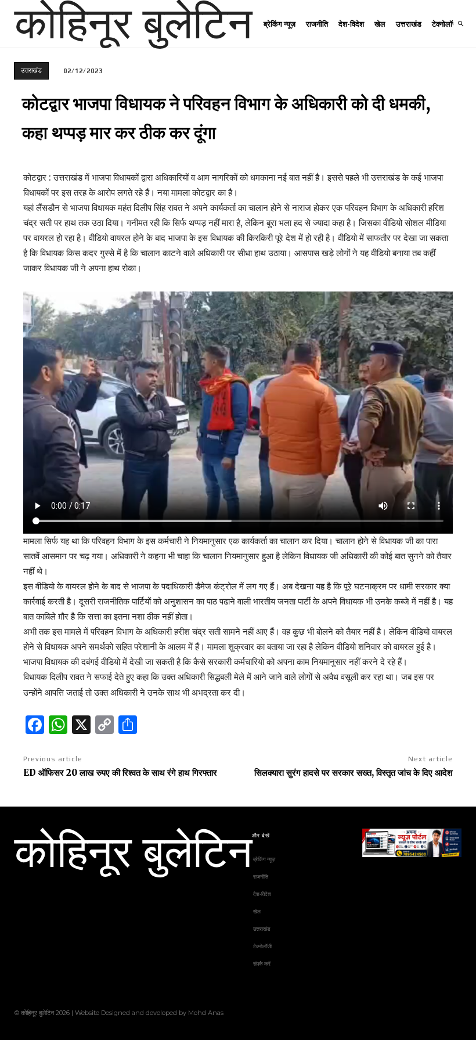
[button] (460, 24)
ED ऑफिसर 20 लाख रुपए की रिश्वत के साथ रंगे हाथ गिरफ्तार (120, 772)
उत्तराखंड (31, 70)
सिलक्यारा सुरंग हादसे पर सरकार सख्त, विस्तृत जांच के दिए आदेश (353, 772)
